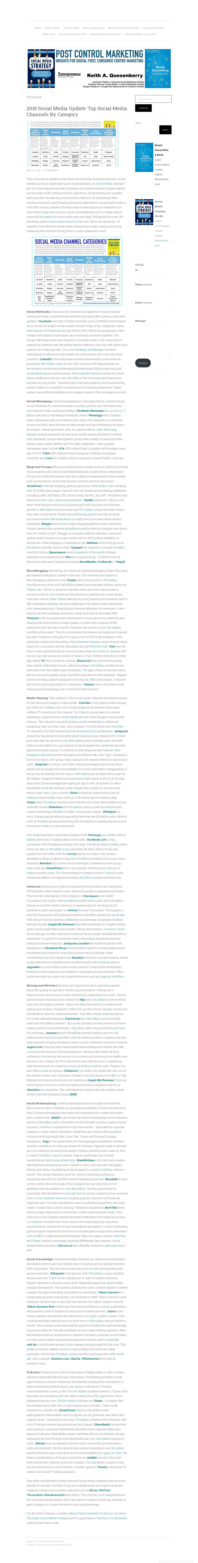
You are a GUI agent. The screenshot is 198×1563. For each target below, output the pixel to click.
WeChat (104, 1490)
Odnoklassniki (54, 1495)
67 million (80, 1391)
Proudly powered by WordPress (45, 1541)
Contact (143, 362)
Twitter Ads (34, 589)
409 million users (104, 486)
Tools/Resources (152, 28)
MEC (40, 1236)
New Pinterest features (85, 642)
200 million (114, 627)
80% (60, 811)
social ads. (97, 1179)
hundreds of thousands (90, 552)
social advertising (38, 373)
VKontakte (35, 1495)
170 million (49, 802)
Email (143, 302)
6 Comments (51, 170)
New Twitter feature (63, 599)
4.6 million (83, 858)
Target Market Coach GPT (140, 34)
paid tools (119, 1028)
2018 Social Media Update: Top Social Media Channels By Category (77, 111)
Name (143, 284)
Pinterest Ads (99, 646)
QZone (93, 1490)
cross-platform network (51, 1198)
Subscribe (143, 108)
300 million (82, 774)
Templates (48, 34)
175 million (81, 1419)
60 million (98, 665)
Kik (62, 448)
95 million (71, 528)
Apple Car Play (111, 1453)
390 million (93, 1018)
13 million (45, 1155)
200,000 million (66, 1401)
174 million (99, 999)
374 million (95, 1273)
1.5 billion (115, 415)
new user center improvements (61, 500)
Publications (71, 28)
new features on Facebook (44, 330)
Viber (46, 453)
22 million (83, 1066)
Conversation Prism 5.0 (62, 221)
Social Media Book (94, 28)
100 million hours (60, 849)
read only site (113, 1245)
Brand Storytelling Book (123, 28)
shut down (99, 651)
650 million (78, 1188)
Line (48, 458)
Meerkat (46, 863)
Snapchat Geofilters (111, 976)
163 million (33, 547)
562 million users (52, 364)
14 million (118, 547)
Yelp (82, 999)
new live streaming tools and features (89, 731)
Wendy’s (42, 821)
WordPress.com (63, 1544)
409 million (47, 509)
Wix (68, 557)
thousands (46, 217)
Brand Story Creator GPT (105, 34)
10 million (62, 1354)
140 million (86, 877)
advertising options (85, 514)
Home (38, 28)
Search (138, 122)
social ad (103, 962)
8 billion (115, 844)
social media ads (72, 717)
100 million (103, 1438)
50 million (69, 900)
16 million (118, 1448)
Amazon (51, 1033)
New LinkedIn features (86, 373)
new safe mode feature (58, 519)
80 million (75, 807)
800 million (76, 740)
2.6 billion (36, 1222)
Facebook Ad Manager (89, 349)
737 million (86, 509)
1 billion (49, 707)
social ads (107, 745)
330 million (110, 580)
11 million (106, 1169)
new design (74, 788)
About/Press (52, 28)
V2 (42, 660)
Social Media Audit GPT (73, 34)
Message (140, 320)
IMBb (73, 1094)
